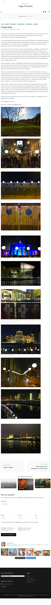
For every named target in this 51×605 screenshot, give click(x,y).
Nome (2, 515)
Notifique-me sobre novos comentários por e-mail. (7, 529)
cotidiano (13, 24)
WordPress (31, 596)
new (40, 485)
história (35, 24)
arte (2, 24)
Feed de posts (29, 577)
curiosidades (20, 24)
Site (36, 515)
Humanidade (21, 488)
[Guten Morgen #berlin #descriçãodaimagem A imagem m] (5, 552)
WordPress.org (29, 581)
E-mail (19, 515)
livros (20, 487)
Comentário (4, 501)
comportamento (23, 485)
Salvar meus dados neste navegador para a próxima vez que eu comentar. (20, 522)
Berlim (7, 24)
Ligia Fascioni (25, 6)
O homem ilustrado (40, 486)
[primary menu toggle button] (1, 11)
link (9, 104)
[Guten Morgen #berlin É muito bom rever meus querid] (38, 552)
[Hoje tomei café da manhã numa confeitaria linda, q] (46, 552)
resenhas (24, 487)
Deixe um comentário (15, 29)
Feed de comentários (30, 579)
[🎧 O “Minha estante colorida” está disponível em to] (21, 552)
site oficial (14, 104)
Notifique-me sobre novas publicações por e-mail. (24, 529)
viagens (13, 483)
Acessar (28, 575)
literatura (44, 483)
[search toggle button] (49, 11)
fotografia (29, 24)
